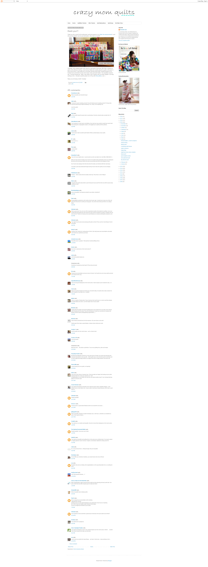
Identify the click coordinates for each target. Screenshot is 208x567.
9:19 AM (73, 333)
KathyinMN (73, 490)
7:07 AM (73, 276)
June (122, 135)
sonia (72, 255)
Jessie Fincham (75, 384)
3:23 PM (73, 126)
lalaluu (72, 298)
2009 (121, 175)
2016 (121, 120)
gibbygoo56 (74, 411)
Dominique (73, 455)
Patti (72, 113)
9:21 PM (73, 533)
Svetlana (73, 519)
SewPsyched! (74, 472)
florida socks (124, 144)
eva (72, 537)
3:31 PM (73, 142)
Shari (72, 198)
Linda (72, 446)
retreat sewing (124, 142)
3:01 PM (73, 109)
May (122, 137)
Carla (72, 289)
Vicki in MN (73, 364)
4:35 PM (73, 186)
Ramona (73, 318)
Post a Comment (73, 543)
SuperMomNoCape (75, 280)
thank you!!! (123, 154)
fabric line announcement (106, 34)
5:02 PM (73, 450)
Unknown (73, 209)
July (122, 133)
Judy (72, 101)
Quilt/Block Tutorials (82, 23)
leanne (72, 247)
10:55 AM (73, 368)
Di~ (72, 139)
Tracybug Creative (75, 353)
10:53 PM (73, 476)
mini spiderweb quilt (125, 157)
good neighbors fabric (126, 155)
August (123, 131)
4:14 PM (73, 442)
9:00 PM (73, 468)
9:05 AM (73, 314)
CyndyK (73, 421)
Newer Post (70, 546)
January (123, 164)
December (123, 123)
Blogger (110, 560)
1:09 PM (73, 425)
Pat (72, 271)
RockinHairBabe (75, 190)
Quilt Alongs (110, 23)
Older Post (112, 546)
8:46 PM (73, 225)
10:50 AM (73, 349)
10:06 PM (73, 541)
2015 (121, 122)
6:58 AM (73, 267)
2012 (121, 170)
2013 (121, 168)
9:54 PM (73, 234)
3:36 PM (73, 150)
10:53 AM (73, 360)
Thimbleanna (74, 172)
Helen (72, 372)
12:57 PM (73, 417)
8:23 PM (73, 215)
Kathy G (73, 229)
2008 (121, 177)
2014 (121, 166)
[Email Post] (85, 82)
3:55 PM (73, 168)
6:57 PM (73, 458)
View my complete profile (124, 40)
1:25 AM (73, 485)
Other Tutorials (91, 23)
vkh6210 (73, 437)
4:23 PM (73, 176)
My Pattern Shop (119, 23)
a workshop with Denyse (126, 146)
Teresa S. (73, 403)
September (123, 129)
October (123, 127)
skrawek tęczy (74, 239)
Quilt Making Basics (101, 23)
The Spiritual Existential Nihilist (78, 429)
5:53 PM (73, 204)
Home (69, 23)
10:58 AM (73, 391)
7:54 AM (73, 507)
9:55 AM (73, 341)
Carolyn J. (73, 329)
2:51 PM (73, 96)
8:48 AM (73, 303)
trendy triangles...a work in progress (129, 140)
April (122, 139)
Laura (72, 130)
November (123, 125)
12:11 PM (73, 407)
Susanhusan (74, 93)
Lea (72, 463)
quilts (72, 83)
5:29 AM (73, 258)
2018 (121, 116)
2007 (121, 179)
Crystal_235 (74, 337)
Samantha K (74, 155)
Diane (72, 181)
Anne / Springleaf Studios (77, 528)
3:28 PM (73, 134)
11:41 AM (73, 399)
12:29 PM (73, 515)
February (123, 162)
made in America (124, 148)
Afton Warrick (74, 121)
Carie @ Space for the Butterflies (79, 480)
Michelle (73, 307)
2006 (121, 181)
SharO (72, 498)
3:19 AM (73, 250)
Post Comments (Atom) (79, 549)
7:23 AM (73, 284)
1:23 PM (73, 433)
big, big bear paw (125, 159)
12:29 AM (73, 242)
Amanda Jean (123, 29)
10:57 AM (73, 380)
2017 (121, 118)
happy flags (123, 150)
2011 (121, 172)
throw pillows (99, 75)
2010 (121, 174)
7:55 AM (73, 294)
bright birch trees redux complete (128, 152)
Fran (72, 147)
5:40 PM (73, 194)
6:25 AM (73, 493)
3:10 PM (73, 117)
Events (73, 23)
